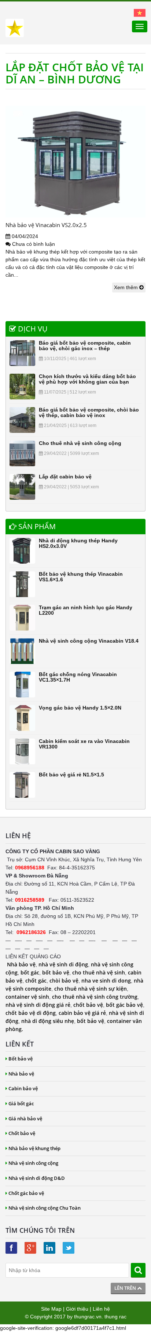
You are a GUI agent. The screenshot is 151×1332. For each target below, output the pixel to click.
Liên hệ (101, 1309)
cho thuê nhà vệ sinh (98, 972)
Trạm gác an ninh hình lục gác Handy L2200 (85, 610)
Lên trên (125, 1288)
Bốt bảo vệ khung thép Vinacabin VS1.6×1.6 (81, 576)
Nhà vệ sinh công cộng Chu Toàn (44, 1207)
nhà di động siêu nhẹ (47, 1020)
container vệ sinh (27, 996)
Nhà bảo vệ (21, 964)
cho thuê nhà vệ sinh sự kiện (90, 988)
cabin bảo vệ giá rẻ (82, 1012)
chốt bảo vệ (88, 1004)
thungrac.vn (88, 1317)
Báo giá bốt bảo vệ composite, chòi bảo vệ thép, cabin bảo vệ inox (89, 412)
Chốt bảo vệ (21, 1133)
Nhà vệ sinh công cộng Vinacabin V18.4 (89, 641)
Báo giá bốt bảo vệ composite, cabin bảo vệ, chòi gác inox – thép (85, 345)
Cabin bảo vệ (23, 1088)
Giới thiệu (77, 1309)
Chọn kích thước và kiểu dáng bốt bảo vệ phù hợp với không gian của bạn (87, 379)
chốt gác (36, 980)
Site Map (51, 1309)
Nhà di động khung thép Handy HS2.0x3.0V (78, 543)
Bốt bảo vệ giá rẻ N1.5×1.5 (71, 775)
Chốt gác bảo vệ (26, 1193)
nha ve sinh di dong (106, 980)
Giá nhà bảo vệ (25, 1118)
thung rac (115, 1317)
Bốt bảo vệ (20, 1058)
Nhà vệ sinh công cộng (33, 1163)
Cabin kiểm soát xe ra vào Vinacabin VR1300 (84, 744)
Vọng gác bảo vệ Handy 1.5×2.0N (80, 708)
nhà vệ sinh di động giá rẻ (37, 1004)
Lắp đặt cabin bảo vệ (65, 477)
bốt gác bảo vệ (124, 1004)
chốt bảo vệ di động (30, 1012)
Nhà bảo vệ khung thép (34, 1148)
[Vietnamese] (140, 12)
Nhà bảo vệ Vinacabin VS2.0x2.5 (46, 225)
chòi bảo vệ (63, 980)
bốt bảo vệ (55, 972)
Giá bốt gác (21, 1103)
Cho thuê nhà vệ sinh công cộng (80, 443)
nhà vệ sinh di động (63, 964)
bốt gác (30, 972)
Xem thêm (126, 287)
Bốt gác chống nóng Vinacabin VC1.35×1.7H (78, 677)
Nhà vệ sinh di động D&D (36, 1178)
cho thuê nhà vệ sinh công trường (94, 996)
